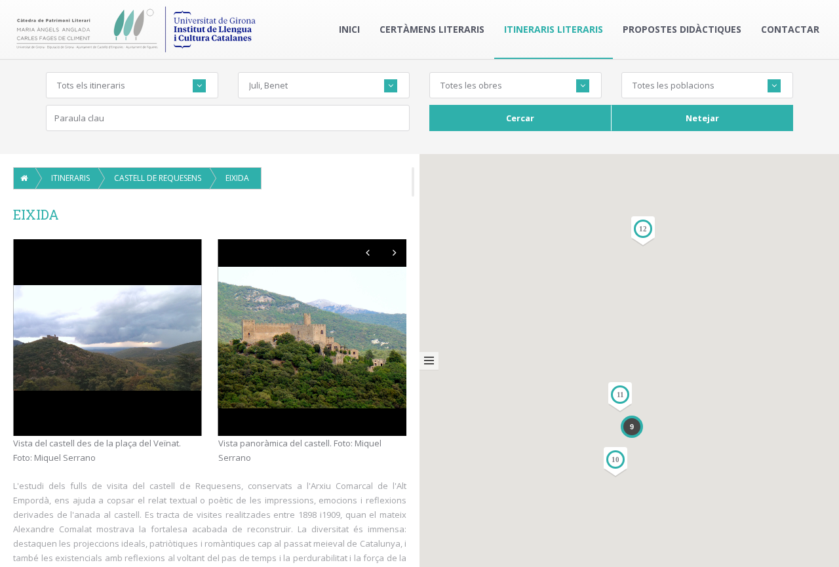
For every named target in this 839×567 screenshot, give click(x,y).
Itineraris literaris (553, 29)
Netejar (702, 118)
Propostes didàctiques (682, 29)
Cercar (520, 118)
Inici (349, 29)
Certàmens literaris (432, 29)
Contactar (790, 29)
